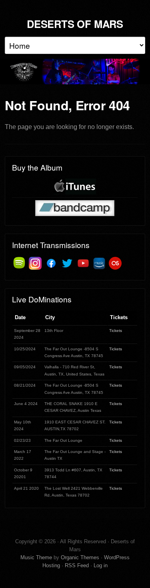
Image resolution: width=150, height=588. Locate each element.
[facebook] (51, 263)
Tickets (115, 330)
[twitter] (67, 263)
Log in (101, 565)
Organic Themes (80, 557)
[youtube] (83, 263)
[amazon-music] (99, 263)
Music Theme (36, 557)
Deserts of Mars (75, 23)
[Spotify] (19, 263)
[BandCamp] (75, 208)
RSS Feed (77, 565)
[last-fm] (115, 263)
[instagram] (35, 263)
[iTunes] (75, 186)
